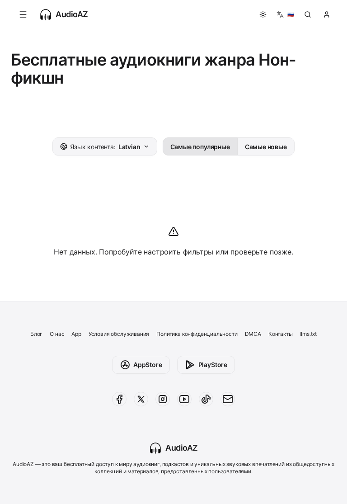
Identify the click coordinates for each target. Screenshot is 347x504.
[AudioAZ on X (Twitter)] (141, 399)
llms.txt (308, 333)
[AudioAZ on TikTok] (206, 399)
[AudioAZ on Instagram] (162, 399)
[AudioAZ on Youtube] (184, 399)
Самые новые (266, 147)
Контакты (280, 333)
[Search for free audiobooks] (307, 14)
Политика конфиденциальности (196, 333)
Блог (36, 333)
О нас (57, 333)
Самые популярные (200, 147)
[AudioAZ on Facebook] (119, 399)
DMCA (253, 333)
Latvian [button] (105, 147)
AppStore (147, 364)
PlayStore (212, 364)
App (76, 333)
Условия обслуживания (119, 333)
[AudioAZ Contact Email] (227, 399)
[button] (23, 14)
